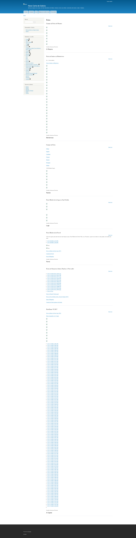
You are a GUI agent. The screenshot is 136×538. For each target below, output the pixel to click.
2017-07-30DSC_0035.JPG (52, 396)
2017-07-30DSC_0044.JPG (52, 410)
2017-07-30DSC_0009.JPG (52, 355)
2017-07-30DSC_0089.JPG (52, 482)
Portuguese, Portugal (29, 90)
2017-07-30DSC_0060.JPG (52, 436)
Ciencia (27, 46)
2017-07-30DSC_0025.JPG (52, 380)
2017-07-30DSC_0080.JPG (52, 468)
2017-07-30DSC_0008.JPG (52, 353)
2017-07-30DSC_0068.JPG (52, 448)
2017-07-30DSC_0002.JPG (52, 343)
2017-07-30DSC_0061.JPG (52, 437)
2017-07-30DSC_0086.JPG (52, 477)
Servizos (27, 76)
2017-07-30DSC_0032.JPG (52, 391)
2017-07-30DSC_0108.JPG (52, 506)
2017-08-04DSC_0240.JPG (52, 242)
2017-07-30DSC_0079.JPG (52, 466)
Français (48, 157)
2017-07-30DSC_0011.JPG (52, 358)
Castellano (48, 154)
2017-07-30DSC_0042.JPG (52, 407)
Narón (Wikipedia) (50, 299)
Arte (27, 45)
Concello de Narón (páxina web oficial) (54, 302)
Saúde (27, 40)
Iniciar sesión (109, 1)
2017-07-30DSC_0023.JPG (52, 377)
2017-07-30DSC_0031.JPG (52, 390)
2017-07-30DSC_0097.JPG (52, 494)
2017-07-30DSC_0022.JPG (52, 375)
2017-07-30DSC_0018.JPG (52, 369)
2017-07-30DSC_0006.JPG (52, 350)
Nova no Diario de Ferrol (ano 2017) (53, 251)
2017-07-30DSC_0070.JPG (52, 452)
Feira (27, 57)
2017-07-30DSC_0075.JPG (52, 460)
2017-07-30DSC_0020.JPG (52, 372)
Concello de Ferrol (50, 253)
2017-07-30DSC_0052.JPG (52, 423)
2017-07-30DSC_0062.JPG (52, 439)
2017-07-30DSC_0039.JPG (52, 402)
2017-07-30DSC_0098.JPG (52, 496)
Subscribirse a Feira (46, 520)
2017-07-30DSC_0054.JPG (52, 426)
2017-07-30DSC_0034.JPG (52, 394)
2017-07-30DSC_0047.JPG (52, 415)
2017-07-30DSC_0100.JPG (52, 499)
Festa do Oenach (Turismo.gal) (52, 294)
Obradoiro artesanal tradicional (31, 73)
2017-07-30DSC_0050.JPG (52, 420)
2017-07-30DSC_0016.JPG (52, 366)
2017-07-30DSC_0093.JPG (52, 488)
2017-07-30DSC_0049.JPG (52, 418)
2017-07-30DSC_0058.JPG (52, 433)
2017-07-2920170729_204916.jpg (54, 288)
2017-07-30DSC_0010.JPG (52, 356)
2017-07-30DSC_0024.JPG (52, 378)
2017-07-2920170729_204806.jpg (54, 286)
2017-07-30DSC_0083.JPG (52, 472)
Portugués (48, 162)
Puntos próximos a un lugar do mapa (32, 30)
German (27, 93)
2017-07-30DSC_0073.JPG (52, 456)
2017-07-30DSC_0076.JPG (52, 461)
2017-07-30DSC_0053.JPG (52, 425)
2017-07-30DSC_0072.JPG (52, 455)
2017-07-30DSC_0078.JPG (52, 464)
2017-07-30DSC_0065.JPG (52, 444)
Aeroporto (27, 43)
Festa (27, 58)
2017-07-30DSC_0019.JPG (52, 371)
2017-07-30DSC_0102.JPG (52, 502)
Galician (27, 89)
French (27, 91)
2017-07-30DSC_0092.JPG (52, 487)
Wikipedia (28, 77)
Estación (27, 55)
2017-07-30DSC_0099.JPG (52, 498)
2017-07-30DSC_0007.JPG (52, 351)
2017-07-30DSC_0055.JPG (52, 428)
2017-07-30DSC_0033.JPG (52, 393)
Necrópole (28, 71)
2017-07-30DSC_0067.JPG (52, 447)
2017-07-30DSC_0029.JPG (52, 386)
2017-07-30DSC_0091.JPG (52, 485)
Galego (47, 148)
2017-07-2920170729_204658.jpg (54, 283)
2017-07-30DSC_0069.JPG (52, 450)
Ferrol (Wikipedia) (50, 256)
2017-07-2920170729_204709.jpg (54, 284)
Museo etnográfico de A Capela (52, 316)
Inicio (36, 12)
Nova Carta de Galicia (37, 5)
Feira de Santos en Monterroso (52, 63)
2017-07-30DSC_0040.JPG (52, 404)
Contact (24, 534)
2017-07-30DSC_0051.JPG (52, 421)
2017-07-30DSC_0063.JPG (52, 440)
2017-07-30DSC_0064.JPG (52, 442)
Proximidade (53, 12)
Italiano (47, 165)
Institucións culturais (29, 63)
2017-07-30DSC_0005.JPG (52, 348)
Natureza (27, 70)
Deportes (27, 52)
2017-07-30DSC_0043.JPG (52, 409)
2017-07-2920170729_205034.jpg (54, 289)
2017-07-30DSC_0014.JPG (52, 363)
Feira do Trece (50, 291)
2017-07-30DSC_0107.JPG (52, 504)
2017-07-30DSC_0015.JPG (52, 364)
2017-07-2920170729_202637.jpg (54, 275)
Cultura (27, 51)
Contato (25, 12)
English (47, 151)
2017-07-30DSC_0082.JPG (52, 471)
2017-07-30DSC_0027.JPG (52, 383)
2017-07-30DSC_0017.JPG (52, 367)
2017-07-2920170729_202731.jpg (54, 276)
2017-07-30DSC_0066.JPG (52, 445)
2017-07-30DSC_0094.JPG (52, 490)
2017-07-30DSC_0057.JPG (52, 431)
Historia (27, 61)
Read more (110, 26)
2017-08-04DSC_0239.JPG (52, 241)
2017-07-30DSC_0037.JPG (52, 399)
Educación (28, 54)
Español (27, 88)
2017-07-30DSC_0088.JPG (52, 480)
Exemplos (31, 12)
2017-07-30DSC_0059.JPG (52, 434)
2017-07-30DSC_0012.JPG (52, 359)
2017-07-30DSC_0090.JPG (52, 483)
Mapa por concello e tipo (44, 12)
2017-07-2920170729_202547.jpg (54, 273)
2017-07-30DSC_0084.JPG (52, 474)
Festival (27, 60)
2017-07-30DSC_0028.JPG (52, 385)
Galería (27, 31)
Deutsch (47, 159)
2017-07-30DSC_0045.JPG (52, 412)
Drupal (29, 531)
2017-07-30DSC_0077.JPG (52, 463)
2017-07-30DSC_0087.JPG (52, 479)
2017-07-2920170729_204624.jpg (54, 281)
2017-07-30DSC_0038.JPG (52, 401)
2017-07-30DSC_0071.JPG (52, 453)
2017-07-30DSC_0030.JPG (52, 388)
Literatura (28, 68)
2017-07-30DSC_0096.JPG (52, 493)
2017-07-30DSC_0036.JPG (52, 398)
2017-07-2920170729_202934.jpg (54, 278)
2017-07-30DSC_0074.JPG (52, 458)
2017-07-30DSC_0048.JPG (52, 417)
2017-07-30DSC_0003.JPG (52, 345)
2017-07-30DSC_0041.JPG (52, 406)
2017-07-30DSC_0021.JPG (52, 374)
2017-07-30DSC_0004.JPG (52, 347)
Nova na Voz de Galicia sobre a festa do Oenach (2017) (57, 296)
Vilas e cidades (29, 42)
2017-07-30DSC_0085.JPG (52, 475)
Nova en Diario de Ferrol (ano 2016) (53, 313)
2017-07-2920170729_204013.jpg (54, 280)
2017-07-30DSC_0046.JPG (52, 413)
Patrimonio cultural (29, 74)
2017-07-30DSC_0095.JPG (52, 491)
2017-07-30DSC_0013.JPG (52, 361)
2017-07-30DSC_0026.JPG (52, 382)
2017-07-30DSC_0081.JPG (52, 469)
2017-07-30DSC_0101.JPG (52, 501)
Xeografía (28, 79)
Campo (27, 39)
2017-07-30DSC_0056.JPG (52, 429)
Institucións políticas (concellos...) (32, 64)
